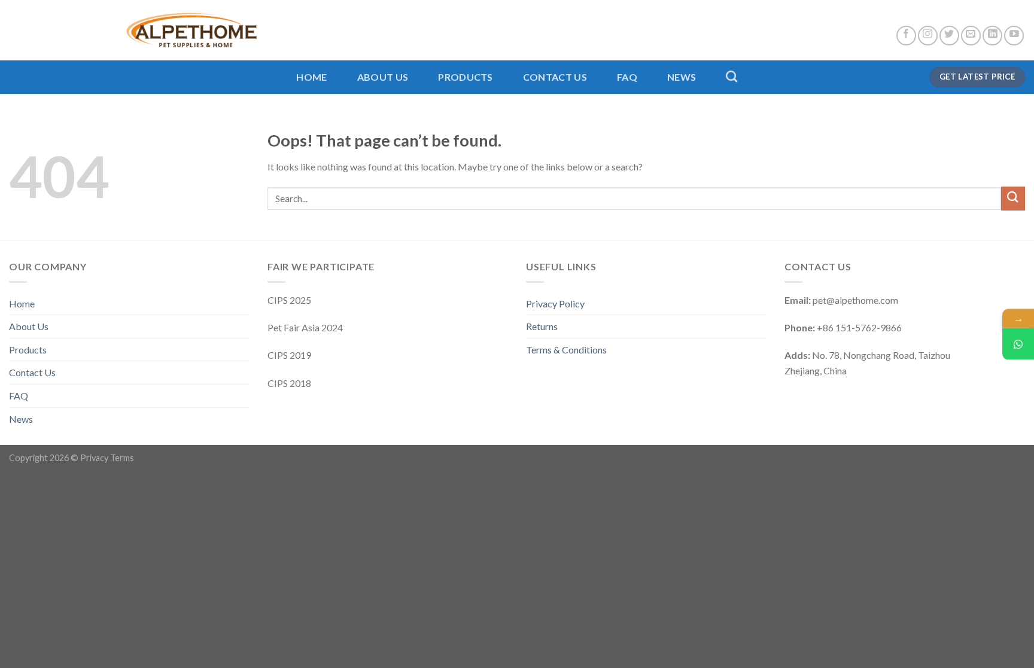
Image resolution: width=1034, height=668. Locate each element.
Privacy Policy (555, 303)
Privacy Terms (107, 458)
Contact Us (555, 77)
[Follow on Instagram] (928, 35)
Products (465, 77)
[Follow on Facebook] (906, 35)
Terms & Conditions (566, 349)
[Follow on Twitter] (949, 35)
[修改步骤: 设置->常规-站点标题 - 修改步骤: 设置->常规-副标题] (133, 30)
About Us (383, 77)
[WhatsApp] (1018, 343)
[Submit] (1013, 198)
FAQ (627, 77)
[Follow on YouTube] (1014, 35)
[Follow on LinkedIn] (992, 35)
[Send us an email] (971, 35)
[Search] (731, 76)
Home (311, 77)
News (681, 77)
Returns (542, 326)
